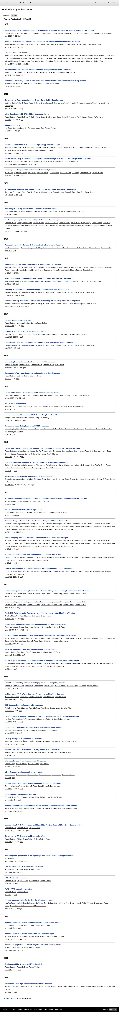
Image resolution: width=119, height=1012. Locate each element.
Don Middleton (52, 454)
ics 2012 (8, 504)
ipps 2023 (8, 153)
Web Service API (36, 1009)
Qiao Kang (9, 211)
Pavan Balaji (37, 55)
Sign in (110, 2)
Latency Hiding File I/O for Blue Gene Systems (23, 739)
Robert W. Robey (31, 225)
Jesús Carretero (35, 627)
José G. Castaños (50, 903)
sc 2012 (8, 515)
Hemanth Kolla (88, 465)
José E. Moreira (71, 903)
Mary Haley (102, 451)
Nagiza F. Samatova (17, 574)
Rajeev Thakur (99, 61)
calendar (21, 3)
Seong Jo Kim (21, 512)
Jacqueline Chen (43, 468)
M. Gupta (61, 903)
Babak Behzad (90, 429)
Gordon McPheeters (95, 117)
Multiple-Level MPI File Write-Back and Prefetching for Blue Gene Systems (34, 694)
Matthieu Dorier (22, 33)
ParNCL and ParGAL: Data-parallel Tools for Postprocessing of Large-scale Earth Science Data (42, 448)
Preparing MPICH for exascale (16, 53)
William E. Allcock (33, 594)
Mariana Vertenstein (45, 529)
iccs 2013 (8, 457)
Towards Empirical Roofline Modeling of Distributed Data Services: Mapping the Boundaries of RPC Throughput (49, 30)
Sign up (116, 2)
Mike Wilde (67, 524)
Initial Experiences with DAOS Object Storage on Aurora (27, 114)
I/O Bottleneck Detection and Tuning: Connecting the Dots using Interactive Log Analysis (40, 189)
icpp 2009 (8, 722)
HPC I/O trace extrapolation (15, 404)
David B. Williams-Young (43, 192)
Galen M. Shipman (74, 225)
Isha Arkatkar (41, 663)
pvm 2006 (8, 872)
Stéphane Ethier (40, 479)
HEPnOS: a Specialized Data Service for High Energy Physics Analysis (32, 145)
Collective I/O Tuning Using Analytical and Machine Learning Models (32, 392)
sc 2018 (8, 273)
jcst (6, 231)
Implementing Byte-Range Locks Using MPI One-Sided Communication (33, 945)
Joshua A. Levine (53, 557)
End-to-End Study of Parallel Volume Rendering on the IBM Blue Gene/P (33, 783)
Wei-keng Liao (70, 72)
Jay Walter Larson (17, 526)
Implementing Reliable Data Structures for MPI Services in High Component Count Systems (41, 805)
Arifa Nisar (27, 719)
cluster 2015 (9, 398)
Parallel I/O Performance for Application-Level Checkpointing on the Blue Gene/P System (40, 613)
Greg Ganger (86, 223)
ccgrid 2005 (9, 939)
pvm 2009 (8, 699)
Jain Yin (77, 526)
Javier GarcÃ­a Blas (12, 697)
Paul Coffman (82, 117)
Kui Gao (8, 719)
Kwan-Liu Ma (58, 529)
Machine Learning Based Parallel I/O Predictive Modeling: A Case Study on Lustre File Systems (42, 301)
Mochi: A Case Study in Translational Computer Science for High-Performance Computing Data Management (48, 159)
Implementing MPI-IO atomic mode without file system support (29, 934)
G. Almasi (39, 903)
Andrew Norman (91, 147)
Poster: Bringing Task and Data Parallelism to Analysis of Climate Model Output (36, 538)
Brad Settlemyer (16, 270)
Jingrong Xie (68, 529)
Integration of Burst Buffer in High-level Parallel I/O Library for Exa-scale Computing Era (39, 278)
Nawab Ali (8, 686)
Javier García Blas (21, 627)
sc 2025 (8, 47)
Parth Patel (45, 44)
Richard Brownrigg (17, 454)
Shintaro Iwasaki (68, 55)
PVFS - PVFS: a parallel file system (18, 889)
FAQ (51, 1009)
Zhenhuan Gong (45, 638)
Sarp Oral (80, 192)
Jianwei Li (8, 986)
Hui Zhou (28, 55)
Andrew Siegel (91, 986)
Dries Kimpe (48, 395)
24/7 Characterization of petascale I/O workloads (24, 705)
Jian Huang (21, 652)
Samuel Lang (57, 594)
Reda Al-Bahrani (21, 281)
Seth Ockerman (70, 33)
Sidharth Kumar (10, 465)
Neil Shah (29, 479)
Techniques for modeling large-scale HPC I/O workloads (27, 426)
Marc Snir (89, 61)
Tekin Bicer (54, 44)
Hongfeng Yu (20, 786)
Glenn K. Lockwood (69, 248)
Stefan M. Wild (106, 248)
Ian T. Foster (96, 44)
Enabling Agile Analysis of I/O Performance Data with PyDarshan (30, 170)
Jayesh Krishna (23, 451)
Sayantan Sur (81, 58)
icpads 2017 (9, 326)
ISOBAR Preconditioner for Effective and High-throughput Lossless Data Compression (39, 568)
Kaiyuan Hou (9, 281)
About (5, 1009)
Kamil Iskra (29, 686)
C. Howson (31, 903)
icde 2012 (8, 577)
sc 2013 (8, 471)
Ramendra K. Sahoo (18, 903)
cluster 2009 (9, 688)
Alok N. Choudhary (57, 72)
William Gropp (34, 797)
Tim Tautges (43, 451)
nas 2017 (8, 348)
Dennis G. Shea (31, 454)
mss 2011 (8, 608)
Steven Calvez (17, 147)
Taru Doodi (58, 61)
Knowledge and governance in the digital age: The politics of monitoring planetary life (39, 855)
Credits (19, 1009)
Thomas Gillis (15, 58)
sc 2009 (8, 755)
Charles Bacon (46, 594)
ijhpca (7, 64)
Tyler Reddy (32, 173)
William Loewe (34, 881)
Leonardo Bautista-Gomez (26, 323)
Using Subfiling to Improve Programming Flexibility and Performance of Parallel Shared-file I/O (42, 716)
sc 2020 (8, 214)
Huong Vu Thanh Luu (104, 429)
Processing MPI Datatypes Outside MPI (20, 794)
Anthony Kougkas (11, 365)
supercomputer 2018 (12, 306)
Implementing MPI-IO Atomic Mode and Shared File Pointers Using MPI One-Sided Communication (44, 825)
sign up (13, 998)
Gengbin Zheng (24, 61)
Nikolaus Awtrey (43, 173)
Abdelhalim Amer (54, 55)
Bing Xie (30, 192)
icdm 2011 (8, 644)
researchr (5, 3)
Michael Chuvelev (11, 61)
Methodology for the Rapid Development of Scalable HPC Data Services (33, 264)
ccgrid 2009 (9, 744)
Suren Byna (89, 192)
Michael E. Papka (29, 468)
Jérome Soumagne (84, 33)
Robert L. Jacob (11, 451)
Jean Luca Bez (65, 173)
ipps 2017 (8, 337)
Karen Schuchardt (67, 526)
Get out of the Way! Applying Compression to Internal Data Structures (32, 373)
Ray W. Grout (100, 465)
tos (6, 596)
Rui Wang (75, 173)
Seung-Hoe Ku (52, 479)
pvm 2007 (8, 842)
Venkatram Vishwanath (36, 465)
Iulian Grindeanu (54, 451)
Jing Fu (7, 501)
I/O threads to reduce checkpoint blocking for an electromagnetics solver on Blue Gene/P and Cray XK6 (46, 498)
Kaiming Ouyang (38, 58)
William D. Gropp (39, 906)
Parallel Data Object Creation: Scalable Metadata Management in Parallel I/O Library (38, 69)
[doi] (19, 36)
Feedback (58, 1009)
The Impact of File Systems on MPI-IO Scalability (24, 964)
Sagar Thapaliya (47, 61)
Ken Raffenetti (19, 55)
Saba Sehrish (22, 150)
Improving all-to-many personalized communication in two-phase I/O (32, 209)
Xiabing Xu (34, 451)
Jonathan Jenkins (44, 334)
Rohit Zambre (26, 58)
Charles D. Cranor (51, 223)
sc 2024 (8, 120)
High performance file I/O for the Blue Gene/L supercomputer (29, 900)
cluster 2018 (9, 295)
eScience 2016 (10, 368)
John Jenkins (43, 406)
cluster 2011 (9, 619)
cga (6, 655)
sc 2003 (8, 992)
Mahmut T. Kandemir (47, 512)
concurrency (9, 485)
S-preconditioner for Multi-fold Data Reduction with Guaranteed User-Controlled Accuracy (40, 635)
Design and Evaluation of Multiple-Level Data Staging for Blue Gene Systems (35, 624)
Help (26, 1009)
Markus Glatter (22, 752)
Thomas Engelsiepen (95, 903)
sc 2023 (8, 175)
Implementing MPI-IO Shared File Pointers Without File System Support (33, 922)
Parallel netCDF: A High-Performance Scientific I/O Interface (28, 984)
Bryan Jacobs (24, 808)
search (28, 3)
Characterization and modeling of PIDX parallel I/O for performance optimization (36, 462)
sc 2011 (8, 669)
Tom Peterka (31, 652)
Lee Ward (82, 686)
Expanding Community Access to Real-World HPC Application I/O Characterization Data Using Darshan (45, 81)
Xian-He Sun (59, 365)
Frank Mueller (20, 334)
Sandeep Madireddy (12, 248)
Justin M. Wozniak (81, 267)
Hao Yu (7, 903)
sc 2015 (8, 409)
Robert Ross (108, 33)
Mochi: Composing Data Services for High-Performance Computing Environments (37, 220)
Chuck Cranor (97, 103)
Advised (14, 15)
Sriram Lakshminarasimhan (15, 479)
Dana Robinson (43, 225)
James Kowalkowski (64, 147)
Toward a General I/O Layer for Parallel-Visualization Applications (30, 649)
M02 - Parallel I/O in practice (16, 878)
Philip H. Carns (10, 33)
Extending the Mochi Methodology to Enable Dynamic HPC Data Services (34, 100)
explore (14, 3)
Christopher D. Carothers (74, 429)
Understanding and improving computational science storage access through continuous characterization (47, 602)
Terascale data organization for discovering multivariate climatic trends (33, 750)
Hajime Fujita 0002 (94, 58)
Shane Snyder (46, 33)
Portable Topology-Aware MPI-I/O (18, 320)
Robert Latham (34, 33)
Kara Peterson (79, 451)
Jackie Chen (35, 571)
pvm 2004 (8, 970)
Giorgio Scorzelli (76, 465)
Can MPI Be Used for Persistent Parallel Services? (24, 867)
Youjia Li (8, 72)
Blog (45, 1009)
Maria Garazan (68, 61)
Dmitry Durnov (107, 58)
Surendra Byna (10, 432)
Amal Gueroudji (57, 33)
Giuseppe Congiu (92, 55)
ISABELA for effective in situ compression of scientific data (28, 476)
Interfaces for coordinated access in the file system (25, 761)
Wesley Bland (62, 58)
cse (6, 164)
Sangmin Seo (80, 55)
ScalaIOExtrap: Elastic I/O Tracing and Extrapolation (25, 331)
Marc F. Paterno (103, 147)
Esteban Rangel (34, 281)
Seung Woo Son (59, 808)
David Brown (106, 526)
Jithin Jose (71, 58)
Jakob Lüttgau (10, 173)
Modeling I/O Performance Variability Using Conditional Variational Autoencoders (37, 289)
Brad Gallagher (102, 986)
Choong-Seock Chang (66, 479)
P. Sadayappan (92, 686)
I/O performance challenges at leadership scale (23, 772)
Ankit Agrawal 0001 (43, 72)
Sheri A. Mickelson (45, 524)
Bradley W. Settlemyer (58, 225)
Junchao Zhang (33, 418)
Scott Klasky (80, 479)
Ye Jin (20, 571)
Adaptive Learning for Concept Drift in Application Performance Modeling (34, 245)
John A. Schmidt (63, 465)
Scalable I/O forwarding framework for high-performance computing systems (35, 683)
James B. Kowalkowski (61, 270)
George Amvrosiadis (83, 103)
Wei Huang (42, 454)
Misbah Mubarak (46, 429)
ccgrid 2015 (9, 420)
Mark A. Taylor (54, 526)
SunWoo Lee (42, 211)
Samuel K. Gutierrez (96, 267)
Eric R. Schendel (11, 571)
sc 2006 (8, 883)
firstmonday (9, 861)
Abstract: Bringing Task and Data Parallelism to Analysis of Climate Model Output (37, 521)
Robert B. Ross (76, 44)
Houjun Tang (21, 192)
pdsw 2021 (9, 195)
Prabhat (20, 432)
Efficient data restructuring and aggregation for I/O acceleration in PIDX (33, 554)
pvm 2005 (8, 928)
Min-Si (45, 55)
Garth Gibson (97, 223)
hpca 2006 (9, 909)
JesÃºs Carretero (35, 697)
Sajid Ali (8, 147)
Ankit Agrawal (53, 211)
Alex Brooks (35, 61)
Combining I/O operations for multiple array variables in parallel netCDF (33, 727)
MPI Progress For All (13, 125)
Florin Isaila (9, 395)
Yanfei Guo (9, 55)
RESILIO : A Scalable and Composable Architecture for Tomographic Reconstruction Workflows (42, 41)
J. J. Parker (82, 903)
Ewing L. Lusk (45, 797)
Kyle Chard (87, 44)
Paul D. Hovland (83, 395)
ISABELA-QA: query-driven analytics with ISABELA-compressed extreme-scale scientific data (42, 660)
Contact (12, 1009)
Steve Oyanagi (80, 61)
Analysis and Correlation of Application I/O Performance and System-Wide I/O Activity (39, 342)
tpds (6, 630)
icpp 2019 (8, 251)
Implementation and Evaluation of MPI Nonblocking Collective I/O (31, 415)
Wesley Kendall (10, 652)
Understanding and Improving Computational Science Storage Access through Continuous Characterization (48, 591)
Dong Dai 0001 (97, 33)
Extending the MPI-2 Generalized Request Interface (25, 836)
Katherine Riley (66, 708)
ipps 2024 (8, 108)
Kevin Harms (55, 83)
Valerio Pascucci (56, 468)
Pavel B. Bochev (91, 451)
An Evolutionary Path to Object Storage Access (23, 510)
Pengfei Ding (51, 147)
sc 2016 (8, 379)
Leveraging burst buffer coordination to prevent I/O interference (30, 362)
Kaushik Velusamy (69, 117)
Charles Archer (50, 58)
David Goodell (10, 512)
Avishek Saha (22, 465)
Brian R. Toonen (46, 925)
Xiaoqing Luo (10, 334)
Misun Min (27, 501)
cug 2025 (8, 36)
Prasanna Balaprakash (29, 248)
